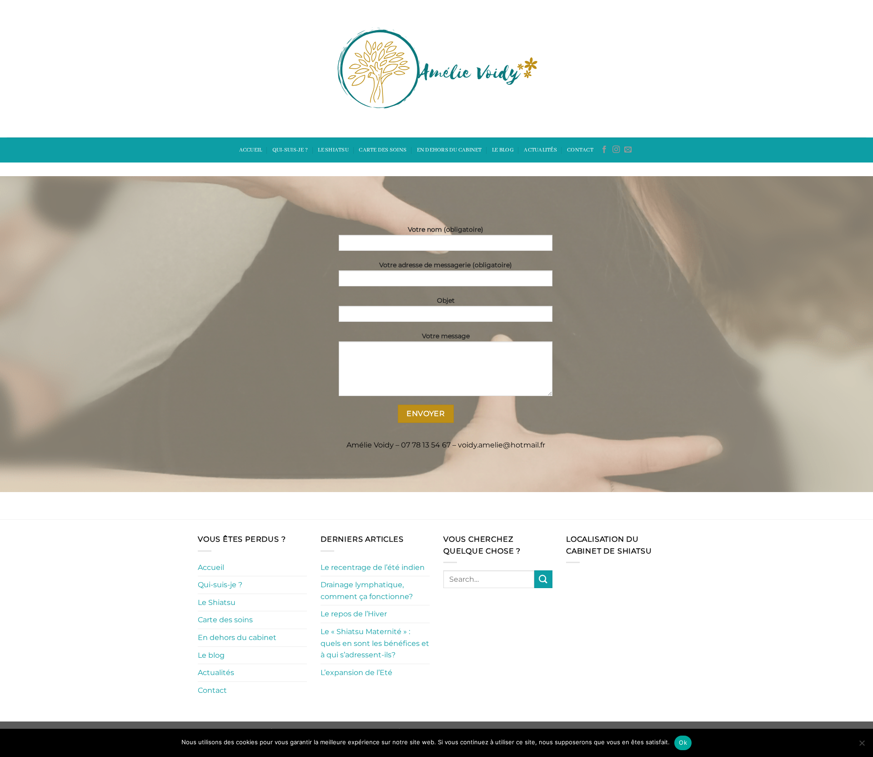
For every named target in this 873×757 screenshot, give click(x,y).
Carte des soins (382, 150)
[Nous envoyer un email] (628, 150)
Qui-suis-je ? (290, 150)
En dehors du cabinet (449, 150)
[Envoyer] (543, 579)
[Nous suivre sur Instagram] (616, 150)
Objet (446, 300)
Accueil (250, 150)
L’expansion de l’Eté (356, 672)
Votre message (446, 336)
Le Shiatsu (333, 150)
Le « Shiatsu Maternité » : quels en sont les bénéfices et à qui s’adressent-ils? (375, 643)
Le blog (503, 150)
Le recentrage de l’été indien (373, 567)
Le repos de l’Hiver (354, 614)
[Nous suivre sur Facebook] (604, 150)
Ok (683, 742)
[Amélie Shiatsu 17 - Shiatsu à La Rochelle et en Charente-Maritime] (436, 69)
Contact (580, 150)
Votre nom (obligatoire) (445, 229)
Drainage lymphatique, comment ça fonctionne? (367, 590)
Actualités (540, 150)
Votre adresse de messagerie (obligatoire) (445, 265)
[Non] (861, 745)
